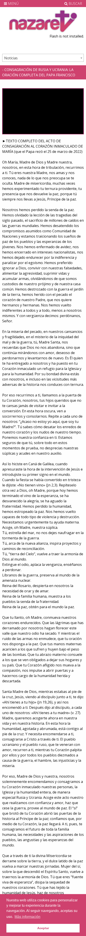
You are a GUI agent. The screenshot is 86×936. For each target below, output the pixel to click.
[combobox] (43, 58)
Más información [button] (27, 917)
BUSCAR (75, 3)
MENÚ (13, 3)
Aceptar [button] (43, 928)
